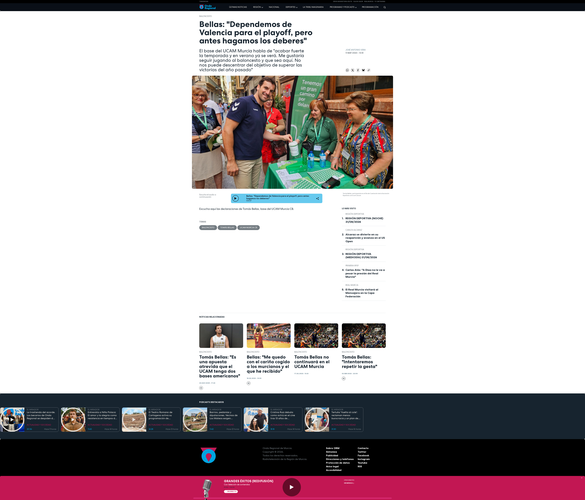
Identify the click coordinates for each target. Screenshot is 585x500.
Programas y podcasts (342, 7)
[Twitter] (353, 70)
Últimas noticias (238, 7)
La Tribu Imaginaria (313, 7)
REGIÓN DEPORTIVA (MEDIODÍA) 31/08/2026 (361, 255)
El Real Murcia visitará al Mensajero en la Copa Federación (362, 293)
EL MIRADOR (33, 409)
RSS (360, 466)
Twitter (362, 451)
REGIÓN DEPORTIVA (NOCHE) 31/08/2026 (364, 220)
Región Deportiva (355, 214)
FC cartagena (380, 1)
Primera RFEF (352, 265)
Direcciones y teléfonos (340, 459)
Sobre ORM (332, 448)
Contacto (363, 448)
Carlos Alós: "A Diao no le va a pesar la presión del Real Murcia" (365, 273)
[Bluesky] (364, 70)
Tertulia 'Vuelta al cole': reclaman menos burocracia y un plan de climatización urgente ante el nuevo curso (345, 415)
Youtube (362, 462)
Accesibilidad (333, 470)
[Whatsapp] (347, 70)
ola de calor (358, 1)
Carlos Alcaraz (354, 230)
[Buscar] (384, 7)
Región (257, 7)
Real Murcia (368, 1)
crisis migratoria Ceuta (342, 1)
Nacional (274, 7)
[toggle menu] (262, 7)
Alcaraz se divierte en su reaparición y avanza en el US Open (365, 238)
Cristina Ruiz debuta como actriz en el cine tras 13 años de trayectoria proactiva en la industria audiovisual (284, 415)
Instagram (364, 459)
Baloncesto (205, 16)
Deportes (290, 7)
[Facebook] (358, 70)
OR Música (348, 483)
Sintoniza (331, 451)
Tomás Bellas (227, 227)
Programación (370, 7)
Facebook (363, 455)
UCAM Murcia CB (248, 227)
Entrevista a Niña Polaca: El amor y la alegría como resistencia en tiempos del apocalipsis (102, 415)
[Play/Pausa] (292, 487)
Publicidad (332, 455)
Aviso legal (332, 466)
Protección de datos (338, 462)
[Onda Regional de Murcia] (207, 7)
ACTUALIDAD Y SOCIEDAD (39, 425)
